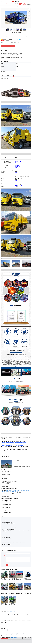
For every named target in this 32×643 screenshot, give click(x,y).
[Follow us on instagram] (28, 637)
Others (2, 616)
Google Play (8, 637)
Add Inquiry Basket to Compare (16, 32)
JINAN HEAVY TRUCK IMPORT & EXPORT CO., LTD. (9, 39)
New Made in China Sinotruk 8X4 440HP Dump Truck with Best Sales (19, 592)
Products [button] (8, 3)
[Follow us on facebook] (25, 637)
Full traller (25, 613)
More (1, 635)
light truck (9, 613)
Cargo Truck (6, 491)
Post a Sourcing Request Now (24, 564)
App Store (3, 637)
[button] (1, 1)
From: (4, 553)
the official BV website (20, 457)
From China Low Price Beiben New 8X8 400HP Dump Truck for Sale (12, 604)
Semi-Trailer (25, 490)
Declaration (24, 640)
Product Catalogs (12, 611)
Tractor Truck (16, 490)
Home (1, 6)
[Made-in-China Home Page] (16, 1)
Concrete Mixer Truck (21, 490)
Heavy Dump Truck (16, 6)
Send (7, 564)
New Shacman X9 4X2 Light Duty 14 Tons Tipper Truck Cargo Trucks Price (4, 592)
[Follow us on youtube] (29, 637)
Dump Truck (12, 6)
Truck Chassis (25, 614)
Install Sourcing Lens (5, 638)
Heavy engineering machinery (12, 614)
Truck (9, 6)
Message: (4, 557)
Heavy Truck (2, 613)
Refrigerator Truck (15, 491)
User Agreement (20, 640)
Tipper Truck (12, 490)
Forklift (17, 614)
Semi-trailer (17, 613)
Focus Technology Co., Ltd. (10, 640)
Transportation (5, 6)
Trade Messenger (14, 637)
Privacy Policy (28, 640)
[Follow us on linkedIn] (22, 638)
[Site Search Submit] (20, 4)
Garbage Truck (11, 491)
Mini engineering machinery (4, 614)
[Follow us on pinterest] (30, 637)
